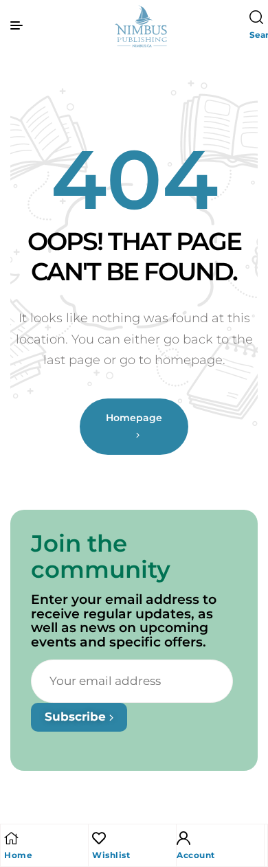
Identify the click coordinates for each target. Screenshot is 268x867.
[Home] (11, 838)
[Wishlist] (99, 838)
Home (18, 855)
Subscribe (77, 716)
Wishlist (111, 855)
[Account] (183, 838)
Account (196, 855)
